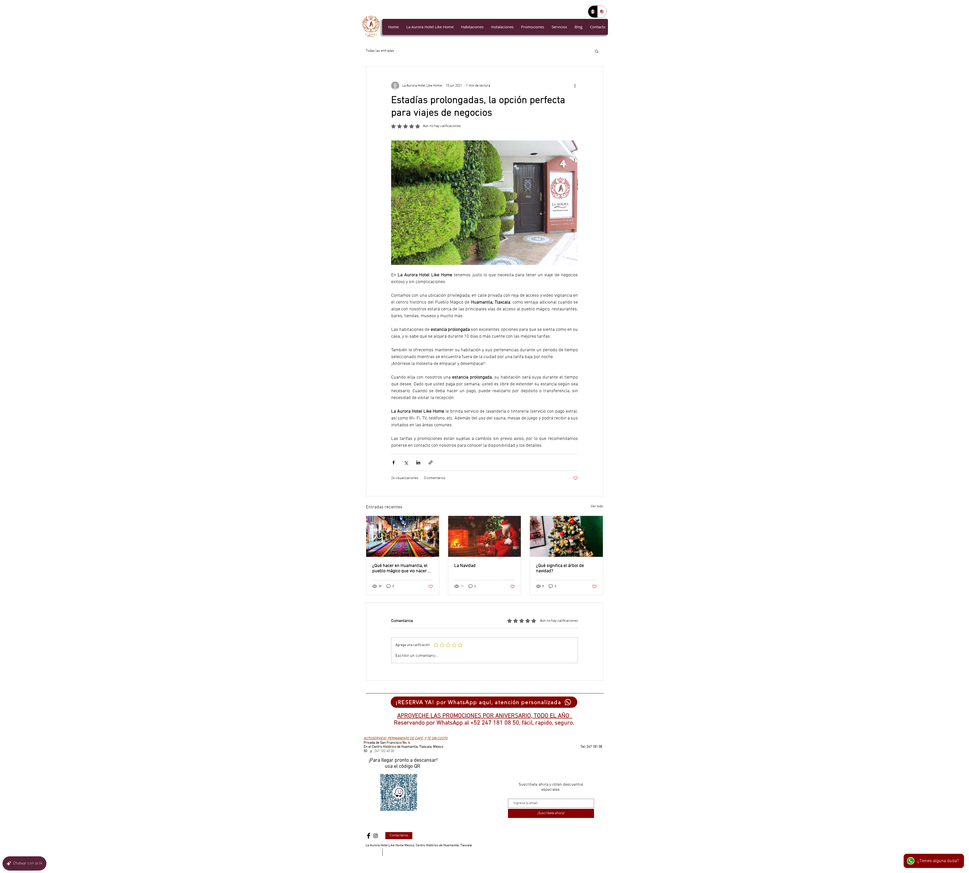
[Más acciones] (575, 86)
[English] (602, 11)
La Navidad (465, 565)
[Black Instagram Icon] (376, 836)
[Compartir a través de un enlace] (430, 462)
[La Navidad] (484, 536)
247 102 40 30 (384, 751)
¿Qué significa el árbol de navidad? (560, 568)
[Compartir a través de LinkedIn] (418, 462)
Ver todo (597, 506)
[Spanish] (592, 11)
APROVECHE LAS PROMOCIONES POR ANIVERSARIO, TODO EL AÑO (484, 715)
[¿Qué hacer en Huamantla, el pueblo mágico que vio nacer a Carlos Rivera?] (402, 536)
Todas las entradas (380, 51)
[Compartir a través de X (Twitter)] (405, 462)
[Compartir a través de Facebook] (393, 462)
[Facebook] (368, 836)
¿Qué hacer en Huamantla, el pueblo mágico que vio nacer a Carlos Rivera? (401, 568)
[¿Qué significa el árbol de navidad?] (566, 536)
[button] (596, 51)
